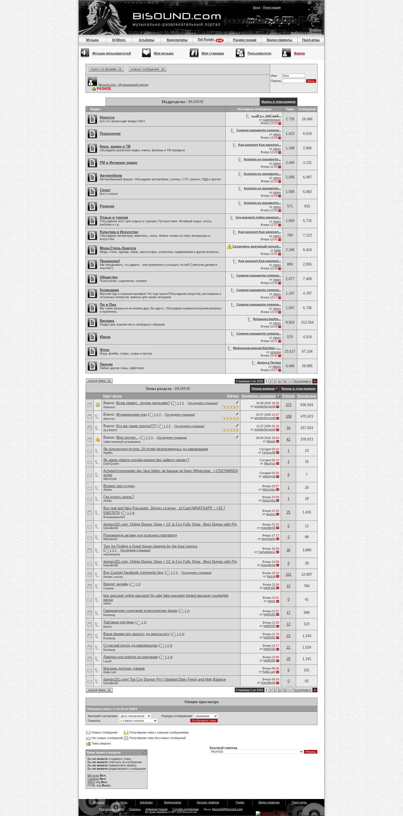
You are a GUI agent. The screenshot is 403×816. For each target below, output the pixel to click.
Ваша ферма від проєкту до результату (136, 634)
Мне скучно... (127, 437)
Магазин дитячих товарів (124, 668)
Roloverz (109, 407)
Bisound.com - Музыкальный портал (123, 84)
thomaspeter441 (114, 517)
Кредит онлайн (115, 584)
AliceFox (270, 463)
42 (288, 439)
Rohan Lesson (113, 576)
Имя (274, 75)
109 (288, 416)
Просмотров (306, 396)
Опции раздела (263, 388)
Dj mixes (121, 802)
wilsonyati (109, 478)
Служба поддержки (185, 809)
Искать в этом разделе (279, 101)
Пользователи (259, 53)
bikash (271, 441)
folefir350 (269, 587)
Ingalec (108, 452)
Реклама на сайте (111, 809)
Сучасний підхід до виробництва (130, 645)
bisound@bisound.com (227, 809)
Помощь (316, 30)
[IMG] (91, 782)
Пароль (276, 80)
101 (288, 574)
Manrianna (110, 539)
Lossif (107, 661)
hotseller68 (110, 528)
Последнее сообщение (259, 396)
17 (288, 612)
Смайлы (93, 778)
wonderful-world (265, 406)
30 (288, 550)
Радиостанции (244, 40)
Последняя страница (202, 403)
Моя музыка (164, 53)
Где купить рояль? (118, 497)
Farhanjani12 (267, 551)
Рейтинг (233, 396)
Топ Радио (206, 39)
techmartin (269, 538)
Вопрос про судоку (119, 486)
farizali (271, 576)
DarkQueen (111, 463)
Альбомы (146, 40)
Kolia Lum (109, 672)
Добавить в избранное (306, 33)
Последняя (302, 381)
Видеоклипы (177, 40)
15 (288, 586)
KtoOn (107, 626)
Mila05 (277, 366)
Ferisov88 (269, 452)
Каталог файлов (208, 802)
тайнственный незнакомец (121, 441)
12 (288, 624)
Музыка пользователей (111, 53)
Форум (299, 53)
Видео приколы (279, 40)
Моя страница (213, 53)
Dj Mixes (119, 40)
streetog (275, 352)
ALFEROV (110, 430)
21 (288, 647)
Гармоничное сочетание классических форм (140, 611)
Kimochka (269, 489)
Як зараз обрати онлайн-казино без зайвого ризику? (146, 460)
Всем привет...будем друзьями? (143, 403)
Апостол (109, 418)
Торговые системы (118, 622)
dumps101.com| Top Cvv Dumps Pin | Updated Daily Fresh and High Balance (164, 679)
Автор (117, 396)
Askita (107, 489)
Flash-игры (311, 40)
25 (288, 512)
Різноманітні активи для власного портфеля (140, 535)
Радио (240, 802)
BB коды (93, 775)
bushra (271, 514)
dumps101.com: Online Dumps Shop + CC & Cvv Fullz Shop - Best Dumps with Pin (170, 524)
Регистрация (272, 7)
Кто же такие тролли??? (136, 426)
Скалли (108, 588)
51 (285, 381)
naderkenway (272, 119)
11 (279, 381)
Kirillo (277, 250)
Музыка (92, 40)
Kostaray (109, 615)
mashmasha (111, 554)
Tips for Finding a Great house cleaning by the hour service (150, 546)
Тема (106, 396)
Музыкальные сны (131, 414)
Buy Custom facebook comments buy (133, 572)
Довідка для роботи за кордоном (130, 657)
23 (288, 636)
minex (277, 134)
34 (288, 428)
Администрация (157, 809)
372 (288, 405)
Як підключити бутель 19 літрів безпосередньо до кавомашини (155, 449)
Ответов (288, 396)
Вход (256, 7)
